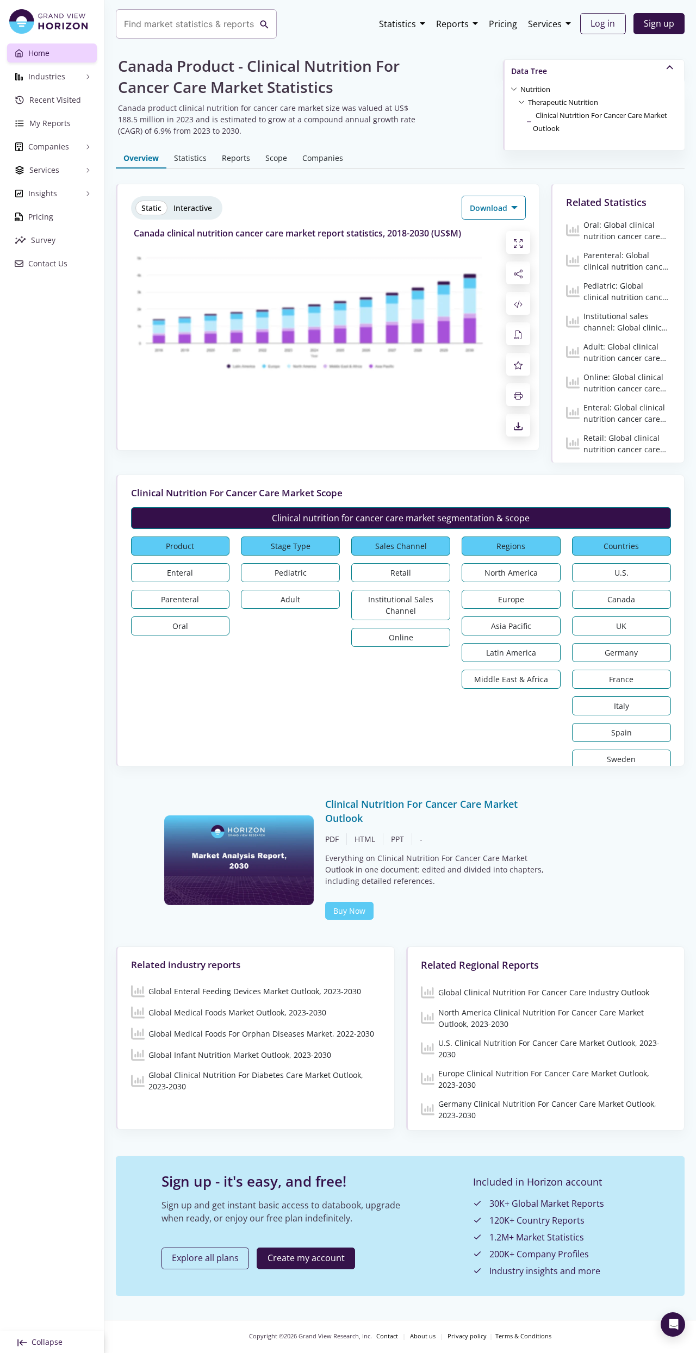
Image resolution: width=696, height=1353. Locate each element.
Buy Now (349, 911)
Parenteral (180, 599)
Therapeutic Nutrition (563, 102)
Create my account (306, 1258)
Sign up (659, 23)
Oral (180, 626)
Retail (400, 573)
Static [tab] (151, 208)
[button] (535, 88)
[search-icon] (264, 24)
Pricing (503, 24)
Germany (621, 652)
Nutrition (535, 89)
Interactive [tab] (192, 208)
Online (401, 637)
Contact (387, 1336)
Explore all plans (205, 1258)
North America (511, 573)
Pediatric (291, 573)
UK (621, 626)
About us (423, 1336)
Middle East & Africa (511, 679)
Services (545, 24)
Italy (621, 706)
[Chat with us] (673, 1324)
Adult (290, 599)
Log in (603, 23)
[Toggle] (514, 88)
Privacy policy (467, 1336)
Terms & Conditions (523, 1336)
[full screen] (518, 242)
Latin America (511, 652)
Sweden (621, 759)
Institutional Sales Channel (400, 605)
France (621, 679)
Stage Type (290, 546)
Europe (511, 599)
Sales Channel (401, 546)
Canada (621, 599)
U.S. (621, 573)
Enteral (180, 573)
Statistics (397, 24)
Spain (621, 732)
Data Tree (529, 71)
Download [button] (489, 208)
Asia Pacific (511, 626)
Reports (452, 24)
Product (180, 546)
